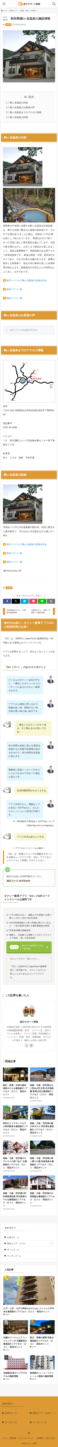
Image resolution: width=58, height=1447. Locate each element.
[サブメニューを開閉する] (51, 1243)
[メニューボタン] (4, 4)
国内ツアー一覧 (14, 298)
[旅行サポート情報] (29, 4)
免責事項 (40, 1438)
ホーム (5, 1438)
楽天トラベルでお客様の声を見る (23, 330)
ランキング (14, 1256)
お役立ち (13, 1237)
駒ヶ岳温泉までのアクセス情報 (25, 112)
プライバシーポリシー (26, 1438)
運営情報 (13, 1438)
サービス (13, 1250)
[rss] (29, 1433)
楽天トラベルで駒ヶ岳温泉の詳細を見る (26, 280)
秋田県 (8, 24)
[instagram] (31, 1045)
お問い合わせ (50, 1438)
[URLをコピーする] (51, 601)
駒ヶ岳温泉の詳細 (19, 117)
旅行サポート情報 (29, 1022)
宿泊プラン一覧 (14, 289)
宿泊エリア (16, 1243)
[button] (7, 601)
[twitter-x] (26, 1045)
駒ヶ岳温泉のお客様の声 (22, 107)
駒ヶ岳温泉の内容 (19, 102)
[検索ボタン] (54, 4)
